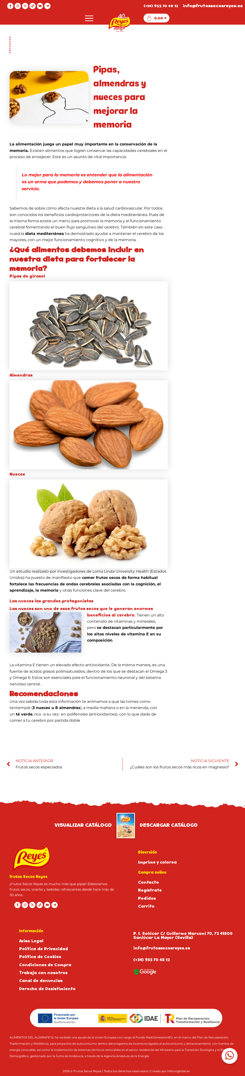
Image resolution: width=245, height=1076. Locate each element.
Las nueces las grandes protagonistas (51, 601)
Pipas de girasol (27, 276)
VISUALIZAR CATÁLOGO (83, 825)
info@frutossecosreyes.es (213, 6)
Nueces (17, 474)
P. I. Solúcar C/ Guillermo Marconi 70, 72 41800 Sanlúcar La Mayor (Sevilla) (183, 935)
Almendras (21, 375)
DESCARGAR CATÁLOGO (169, 825)
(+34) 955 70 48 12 (161, 5)
